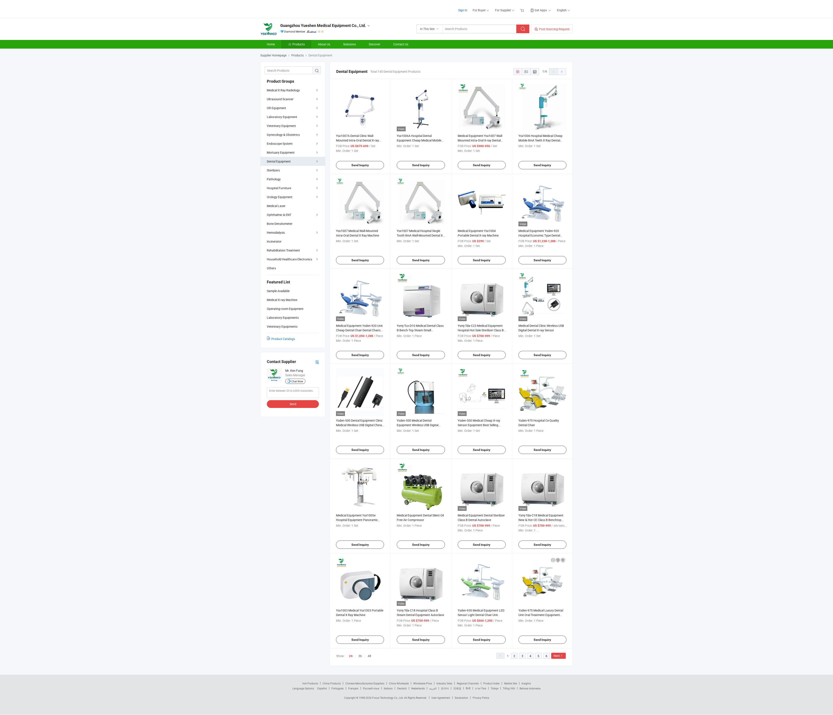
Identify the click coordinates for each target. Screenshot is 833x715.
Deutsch (402, 688)
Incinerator (274, 241)
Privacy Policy (481, 697)
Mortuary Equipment (281, 152)
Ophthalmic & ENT (279, 215)
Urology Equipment (279, 197)
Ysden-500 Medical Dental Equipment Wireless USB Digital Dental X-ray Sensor (417, 425)
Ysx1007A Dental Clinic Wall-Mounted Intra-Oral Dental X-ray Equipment (357, 140)
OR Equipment (276, 108)
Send (293, 404)
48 (369, 656)
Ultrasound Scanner (280, 99)
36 (360, 656)
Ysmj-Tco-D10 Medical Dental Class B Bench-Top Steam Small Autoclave (420, 330)
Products (298, 44)
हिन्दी (468, 688)
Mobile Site (510, 683)
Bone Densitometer (279, 224)
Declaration (461, 697)
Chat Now (297, 381)
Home (271, 44)
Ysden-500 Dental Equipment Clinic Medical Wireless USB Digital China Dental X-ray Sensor (359, 425)
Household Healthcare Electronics (289, 259)
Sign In (462, 10)
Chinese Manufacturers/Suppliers (364, 683)
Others (271, 268)
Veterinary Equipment (281, 126)
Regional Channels (468, 683)
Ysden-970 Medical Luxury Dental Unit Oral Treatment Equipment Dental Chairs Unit (540, 614)
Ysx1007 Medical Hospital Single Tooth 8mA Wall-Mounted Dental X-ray (420, 235)
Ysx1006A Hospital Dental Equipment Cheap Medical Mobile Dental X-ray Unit (419, 140)
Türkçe (494, 688)
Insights (526, 683)
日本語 (457, 688)
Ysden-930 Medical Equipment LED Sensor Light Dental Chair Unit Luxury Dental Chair (481, 614)
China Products (332, 683)
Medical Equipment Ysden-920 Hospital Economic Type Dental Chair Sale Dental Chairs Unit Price (541, 235)
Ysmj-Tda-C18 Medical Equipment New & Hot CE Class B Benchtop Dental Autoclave (540, 519)
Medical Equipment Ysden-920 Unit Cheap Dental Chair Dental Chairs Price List (359, 330)
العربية (432, 688)
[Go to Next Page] (562, 71)
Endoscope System (279, 143)
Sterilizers (273, 170)
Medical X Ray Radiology (283, 90)
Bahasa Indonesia (530, 688)
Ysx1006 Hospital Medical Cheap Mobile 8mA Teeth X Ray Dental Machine (540, 140)
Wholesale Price (422, 683)
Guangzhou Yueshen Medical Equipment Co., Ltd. (323, 25)
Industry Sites (444, 683)
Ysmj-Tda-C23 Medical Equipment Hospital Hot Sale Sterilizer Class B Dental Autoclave (481, 330)
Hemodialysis (276, 232)
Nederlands (418, 688)
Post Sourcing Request (554, 29)
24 (351, 656)
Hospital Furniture (279, 188)
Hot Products (310, 683)
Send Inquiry (360, 165)
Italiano (388, 688)
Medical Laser (276, 206)
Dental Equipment (279, 161)
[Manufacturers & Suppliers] (288, 8)
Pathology (274, 179)
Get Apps (541, 10)
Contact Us (400, 44)
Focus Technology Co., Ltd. (388, 697)
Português (337, 688)
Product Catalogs (283, 339)
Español (322, 688)
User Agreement (440, 697)
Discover (374, 44)
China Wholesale (399, 683)
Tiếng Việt (509, 688)
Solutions (349, 44)
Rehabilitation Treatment (283, 250)
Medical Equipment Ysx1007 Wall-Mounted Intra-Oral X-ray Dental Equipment (480, 140)
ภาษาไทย (480, 688)
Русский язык (371, 688)
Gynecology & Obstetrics (283, 135)
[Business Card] (317, 362)
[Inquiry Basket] (522, 10)
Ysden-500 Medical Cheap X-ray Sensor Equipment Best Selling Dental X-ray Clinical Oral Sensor (479, 425)
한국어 (445, 688)
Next (557, 656)
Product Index (491, 683)
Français (353, 688)
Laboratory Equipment (282, 117)
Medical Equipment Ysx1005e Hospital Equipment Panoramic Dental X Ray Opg (357, 519)
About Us (324, 44)
